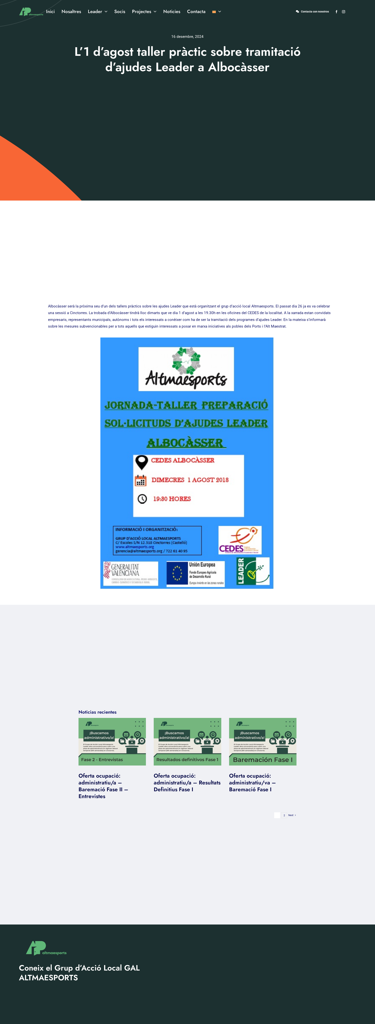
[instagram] (343, 11)
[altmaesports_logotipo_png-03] (30, 6)
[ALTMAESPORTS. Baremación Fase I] (187, 720)
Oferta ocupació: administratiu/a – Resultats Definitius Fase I (187, 782)
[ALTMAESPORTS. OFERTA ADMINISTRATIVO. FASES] (112, 720)
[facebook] (336, 11)
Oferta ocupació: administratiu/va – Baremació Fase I (252, 782)
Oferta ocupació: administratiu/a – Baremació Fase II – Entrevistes (103, 786)
